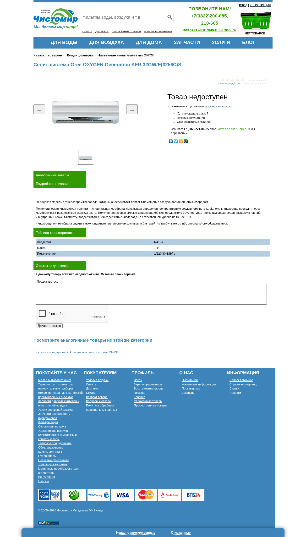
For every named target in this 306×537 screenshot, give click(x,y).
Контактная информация (199, 384)
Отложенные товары (148, 401)
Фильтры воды (48, 422)
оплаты (225, 106)
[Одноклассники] (180, 141)
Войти (138, 380)
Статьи (234, 388)
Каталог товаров (47, 55)
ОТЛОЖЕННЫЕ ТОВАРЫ (126, 31)
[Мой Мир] (185, 141)
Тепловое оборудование (54, 443)
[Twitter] (175, 141)
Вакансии (188, 393)
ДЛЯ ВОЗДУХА (106, 42)
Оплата (91, 384)
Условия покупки (97, 380)
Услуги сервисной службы (55, 409)
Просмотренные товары (150, 405)
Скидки (91, 393)
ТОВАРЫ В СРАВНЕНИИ (158, 31)
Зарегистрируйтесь (229, 83)
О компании (190, 380)
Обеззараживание (50, 447)
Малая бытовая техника (54, 380)
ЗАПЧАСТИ (187, 42)
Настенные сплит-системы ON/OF (126, 55)
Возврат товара (97, 397)
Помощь (139, 393)
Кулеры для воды (50, 452)
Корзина (139, 397)
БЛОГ (248, 42)
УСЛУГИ (221, 42)
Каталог (41, 352)
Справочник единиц (243, 384)
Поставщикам (191, 388)
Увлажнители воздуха (53, 431)
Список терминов (241, 380)
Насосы (43, 481)
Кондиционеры (80, 55)
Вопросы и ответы (98, 401)
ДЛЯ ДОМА (149, 42)
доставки (211, 106)
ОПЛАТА (87, 31)
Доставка (92, 388)
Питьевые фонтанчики (53, 460)
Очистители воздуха (52, 426)
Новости (235, 393)
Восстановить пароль (148, 388)
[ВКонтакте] (170, 141)
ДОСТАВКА (102, 31)
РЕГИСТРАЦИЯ (260, 5)
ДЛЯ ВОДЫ (64, 42)
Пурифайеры (47, 456)
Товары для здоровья (52, 464)
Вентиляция (46, 477)
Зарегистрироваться (148, 384)
